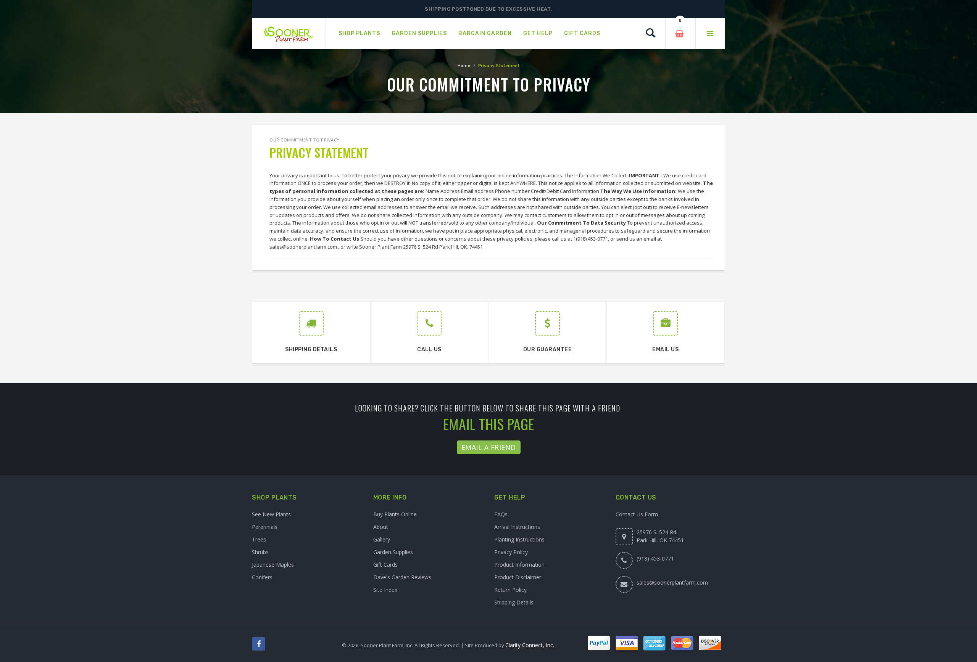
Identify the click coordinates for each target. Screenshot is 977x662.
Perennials (264, 526)
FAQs (501, 514)
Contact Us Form (637, 514)
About (380, 526)
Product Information (519, 564)
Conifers (262, 577)
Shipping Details (514, 602)
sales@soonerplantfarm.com (672, 582)
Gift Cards (385, 564)
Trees (259, 539)
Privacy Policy (511, 552)
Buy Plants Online (395, 514)
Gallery (381, 539)
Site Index (385, 589)
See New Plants (271, 514)
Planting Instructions (519, 539)
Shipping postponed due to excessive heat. (488, 9)
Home (464, 65)
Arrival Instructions (517, 526)
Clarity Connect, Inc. (529, 645)
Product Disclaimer (517, 577)
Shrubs (260, 552)
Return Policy (510, 589)
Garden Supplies (393, 552)
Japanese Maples (273, 564)
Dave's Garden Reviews (402, 577)
